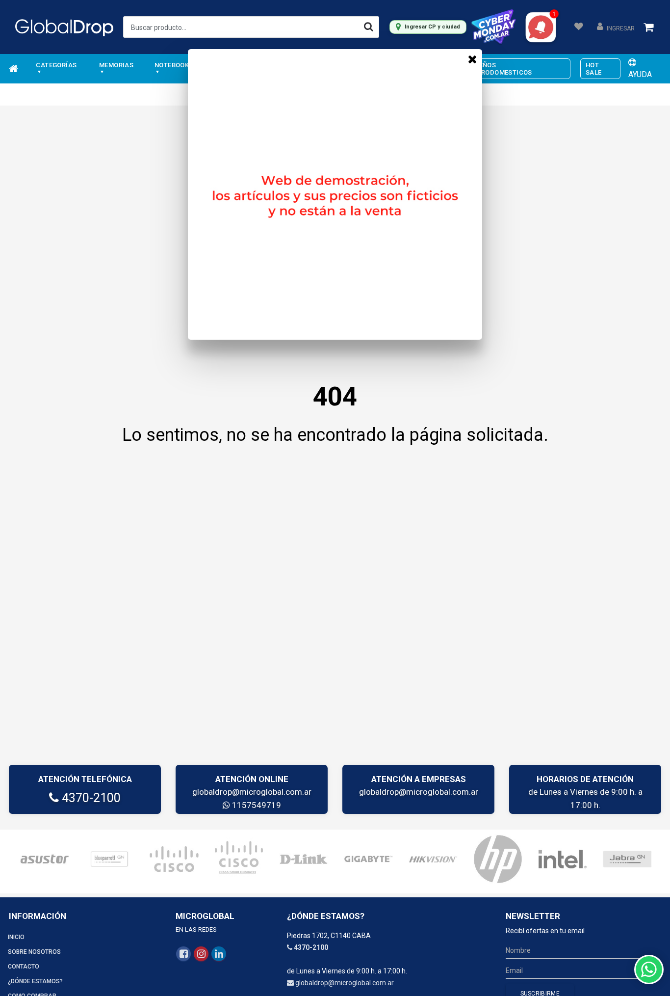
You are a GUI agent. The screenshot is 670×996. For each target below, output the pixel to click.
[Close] (472, 59)
